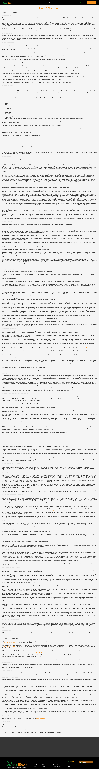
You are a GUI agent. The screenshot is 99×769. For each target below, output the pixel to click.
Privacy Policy (56, 764)
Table (43, 764)
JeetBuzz (58, 3)
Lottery (43, 766)
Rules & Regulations (57, 766)
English (84, 762)
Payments (36, 766)
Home (35, 3)
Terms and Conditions (46, 3)
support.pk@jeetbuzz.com (87, 347)
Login (91, 2)
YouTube (69, 766)
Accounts (36, 764)
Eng (83, 2)
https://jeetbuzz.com (7, 459)
